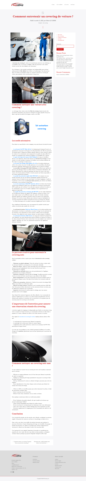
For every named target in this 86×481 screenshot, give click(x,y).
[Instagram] (12, 472)
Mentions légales (58, 460)
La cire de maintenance (19, 183)
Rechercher (59, 44)
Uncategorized (61, 40)
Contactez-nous (58, 467)
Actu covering (45, 23)
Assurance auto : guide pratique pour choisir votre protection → (42, 442)
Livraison (56, 459)
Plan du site (57, 468)
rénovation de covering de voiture (27, 316)
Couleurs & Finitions (62, 37)
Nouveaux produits (36, 460)
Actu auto (60, 34)
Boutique (72, 4)
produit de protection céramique (23, 191)
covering (59, 38)
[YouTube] (13, 472)
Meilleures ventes (36, 462)
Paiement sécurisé (58, 465)
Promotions (35, 459)
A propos (56, 463)
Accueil (53, 4)
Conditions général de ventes (60, 462)
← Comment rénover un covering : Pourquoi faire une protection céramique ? (22, 442)
